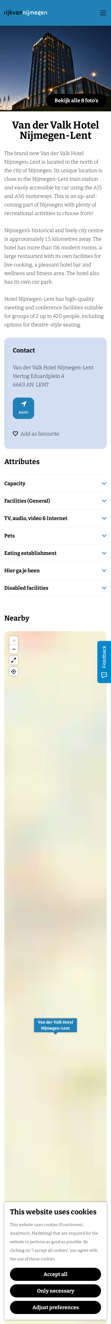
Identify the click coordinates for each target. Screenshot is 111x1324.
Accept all (55, 1274)
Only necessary (55, 1291)
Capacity (14, 483)
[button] (55, 1028)
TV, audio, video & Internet (35, 518)
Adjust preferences (55, 1307)
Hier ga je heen (22, 570)
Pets (9, 536)
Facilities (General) (27, 501)
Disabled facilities (26, 588)
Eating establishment (30, 553)
